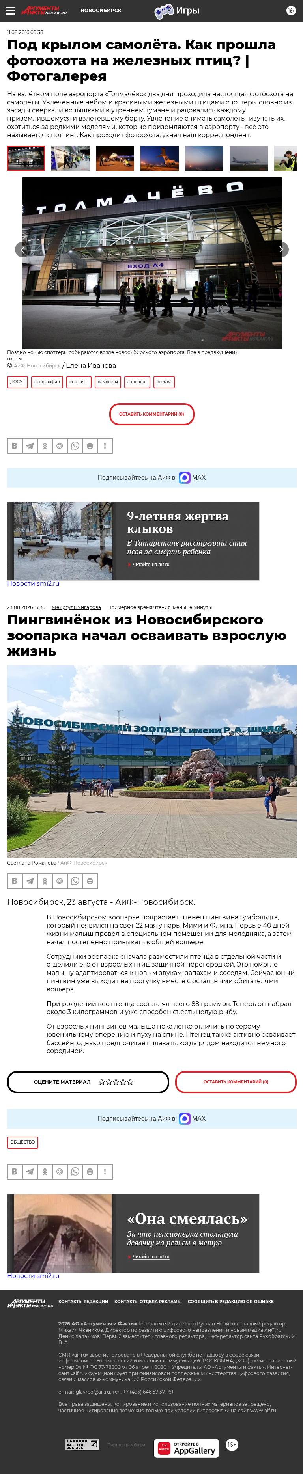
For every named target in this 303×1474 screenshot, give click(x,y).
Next (281, 249)
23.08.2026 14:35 (26, 607)
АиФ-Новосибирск (37, 366)
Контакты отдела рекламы (147, 1301)
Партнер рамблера (126, 1444)
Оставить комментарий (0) (151, 414)
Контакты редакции (83, 1301)
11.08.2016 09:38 (25, 32)
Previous (23, 249)
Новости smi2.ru (33, 583)
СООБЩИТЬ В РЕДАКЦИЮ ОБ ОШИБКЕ (231, 1301)
